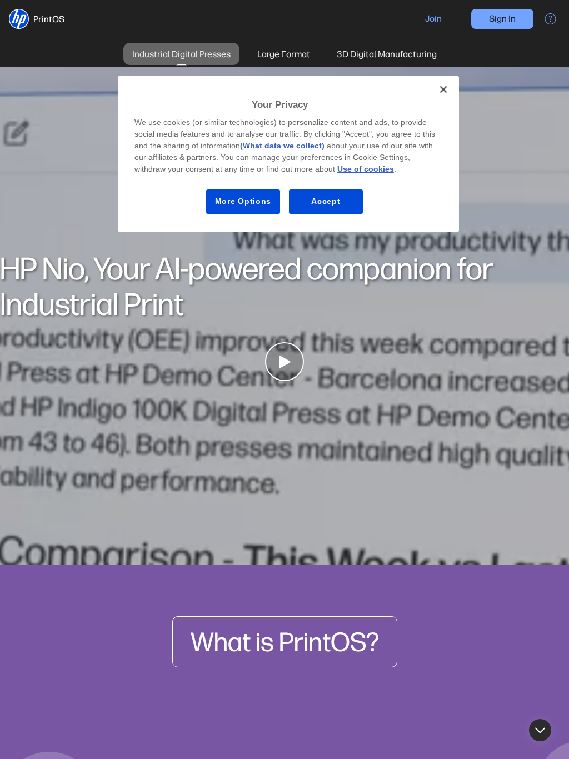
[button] (19, 19)
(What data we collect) (282, 145)
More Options (243, 201)
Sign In (502, 18)
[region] (288, 154)
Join (433, 18)
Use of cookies (365, 168)
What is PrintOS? (285, 642)
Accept (325, 201)
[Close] (443, 89)
